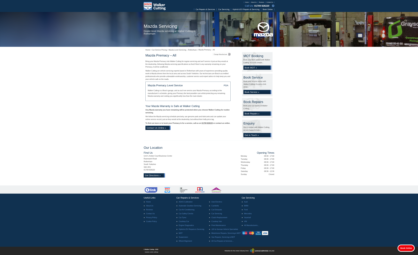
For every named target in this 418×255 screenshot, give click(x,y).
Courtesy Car (184, 221)
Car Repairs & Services (205, 9)
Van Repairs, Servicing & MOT (223, 237)
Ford (246, 210)
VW (245, 221)
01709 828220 (257, 6)
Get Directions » (153, 175)
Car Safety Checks (186, 214)
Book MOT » (251, 67)
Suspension (183, 237)
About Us (254, 2)
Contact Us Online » (156, 128)
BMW (246, 206)
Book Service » (252, 92)
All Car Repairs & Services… (222, 241)
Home (247, 2)
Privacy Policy (151, 217)
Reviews (261, 2)
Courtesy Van (216, 221)
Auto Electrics (216, 202)
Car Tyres (182, 217)
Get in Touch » (252, 135)
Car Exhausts (216, 210)
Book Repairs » (252, 113)
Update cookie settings (151, 252)
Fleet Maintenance (218, 225)
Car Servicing (223, 9)
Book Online (268, 9)
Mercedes (248, 214)
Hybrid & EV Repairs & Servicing (246, 9)
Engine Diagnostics (186, 225)
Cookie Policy (151, 221)
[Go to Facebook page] (273, 6)
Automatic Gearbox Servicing (190, 206)
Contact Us (269, 2)
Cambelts (215, 206)
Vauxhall (247, 217)
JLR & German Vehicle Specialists (224, 229)
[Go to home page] (155, 6)
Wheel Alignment (185, 241)
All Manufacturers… (251, 225)
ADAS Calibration (186, 202)
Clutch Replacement (219, 217)
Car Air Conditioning (186, 210)
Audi (246, 202)
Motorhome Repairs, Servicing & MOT (226, 233)
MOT (181, 233)
